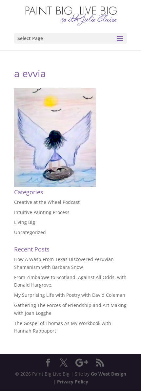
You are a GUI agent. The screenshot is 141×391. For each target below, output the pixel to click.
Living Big (24, 222)
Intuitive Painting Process (42, 212)
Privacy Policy (72, 382)
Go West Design (108, 374)
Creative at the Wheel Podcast (47, 202)
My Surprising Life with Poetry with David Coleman (69, 295)
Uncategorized (30, 232)
